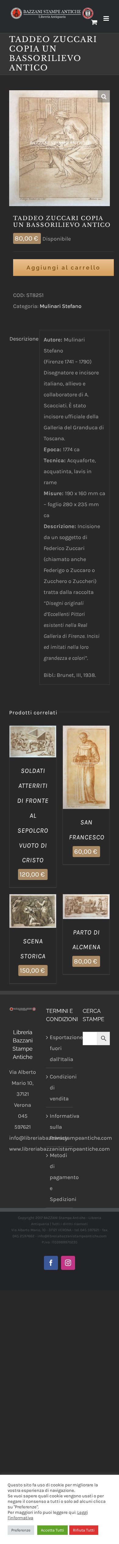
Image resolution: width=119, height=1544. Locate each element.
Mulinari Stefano (60, 306)
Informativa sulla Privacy (60, 1127)
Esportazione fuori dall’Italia (60, 1048)
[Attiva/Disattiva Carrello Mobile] (94, 22)
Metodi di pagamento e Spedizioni (60, 1177)
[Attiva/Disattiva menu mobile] (106, 18)
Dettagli (33, 749)
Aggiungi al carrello (64, 267)
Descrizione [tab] (22, 338)
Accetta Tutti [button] (52, 1530)
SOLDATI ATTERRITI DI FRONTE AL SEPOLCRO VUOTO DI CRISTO (33, 815)
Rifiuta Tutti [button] (84, 1530)
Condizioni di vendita (60, 1087)
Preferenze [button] (21, 1530)
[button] (104, 96)
